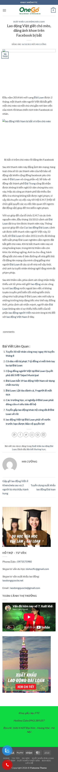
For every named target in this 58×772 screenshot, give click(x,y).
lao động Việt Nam (17, 316)
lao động (35, 284)
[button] (4, 10)
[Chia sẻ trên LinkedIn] (43, 434)
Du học (26, 758)
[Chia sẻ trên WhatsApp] (14, 434)
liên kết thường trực (36, 449)
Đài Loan (39, 97)
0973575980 (24, 561)
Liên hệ (29, 763)
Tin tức (16, 758)
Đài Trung (30, 183)
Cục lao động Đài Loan (36, 227)
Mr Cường (41, 44)
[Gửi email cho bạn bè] (32, 434)
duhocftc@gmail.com (37, 568)
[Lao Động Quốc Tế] (29, 10)
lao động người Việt (20, 312)
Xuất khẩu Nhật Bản (28, 760)
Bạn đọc (46, 760)
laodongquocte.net (12, 580)
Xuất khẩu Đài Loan (43, 758)
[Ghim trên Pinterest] (37, 434)
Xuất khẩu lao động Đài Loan (28, 22)
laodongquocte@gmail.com (25, 587)
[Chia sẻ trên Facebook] (20, 434)
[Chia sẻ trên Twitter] (26, 434)
